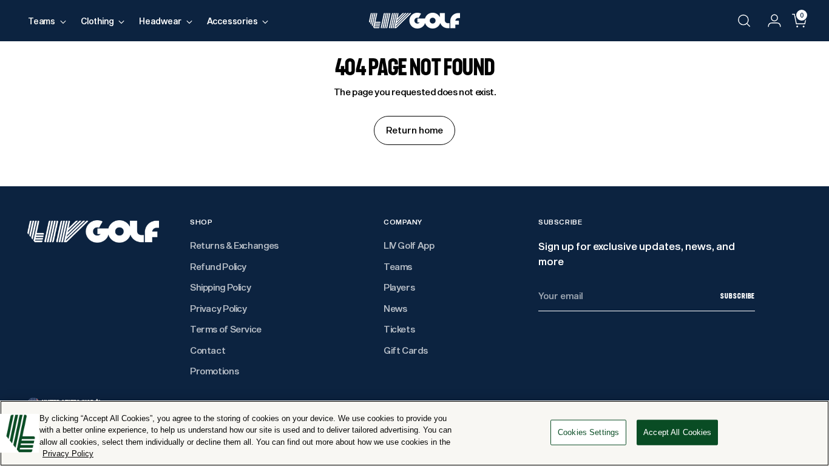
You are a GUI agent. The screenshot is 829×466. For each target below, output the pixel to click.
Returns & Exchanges (234, 245)
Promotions (214, 370)
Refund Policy (218, 266)
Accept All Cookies (677, 432)
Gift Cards (405, 350)
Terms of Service (226, 328)
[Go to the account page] (769, 20)
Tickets (399, 328)
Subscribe (737, 296)
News (395, 308)
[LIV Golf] (414, 21)
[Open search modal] (744, 20)
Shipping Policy (220, 287)
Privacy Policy (218, 308)
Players (399, 287)
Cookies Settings (588, 432)
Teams (398, 266)
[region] (414, 433)
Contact (207, 350)
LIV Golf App (409, 245)
